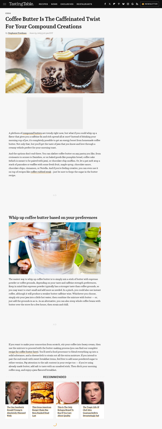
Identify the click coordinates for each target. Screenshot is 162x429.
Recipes (43, 4)
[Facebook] (105, 4)
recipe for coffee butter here (23, 351)
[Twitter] (109, 4)
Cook (8, 13)
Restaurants (84, 4)
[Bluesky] (123, 4)
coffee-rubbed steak (41, 171)
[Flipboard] (114, 4)
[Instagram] (128, 4)
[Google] (132, 4)
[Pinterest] (119, 4)
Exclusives (67, 4)
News (54, 4)
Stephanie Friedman (17, 33)
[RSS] (137, 4)
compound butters (32, 133)
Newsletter (151, 4)
